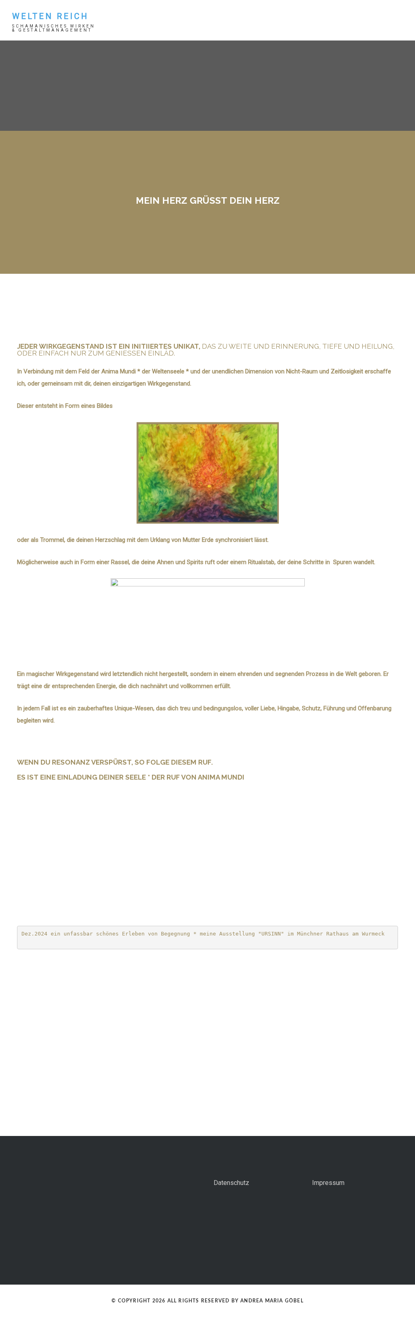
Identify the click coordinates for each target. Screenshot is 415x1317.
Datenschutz (231, 1183)
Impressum (328, 1183)
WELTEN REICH (50, 16)
